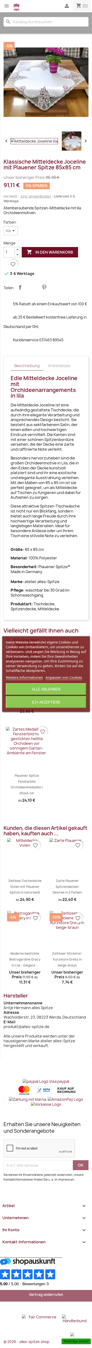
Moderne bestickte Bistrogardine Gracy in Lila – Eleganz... (24, 959)
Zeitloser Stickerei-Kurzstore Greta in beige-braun (67, 959)
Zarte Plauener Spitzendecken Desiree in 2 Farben (67, 886)
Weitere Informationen (24, 677)
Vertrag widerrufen (46, 1294)
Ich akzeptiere (46, 702)
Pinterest (44, 287)
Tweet (32, 287)
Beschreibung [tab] (27, 365)
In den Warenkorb (50, 252)
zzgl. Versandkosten (36, 196)
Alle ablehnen (46, 689)
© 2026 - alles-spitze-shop (27, 1341)
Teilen (20, 287)
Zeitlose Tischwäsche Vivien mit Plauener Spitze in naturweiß (25, 886)
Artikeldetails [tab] (59, 365)
